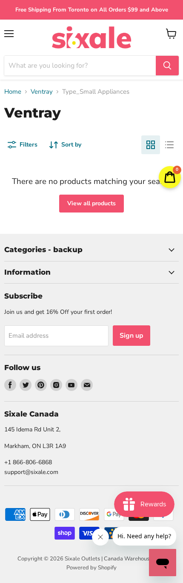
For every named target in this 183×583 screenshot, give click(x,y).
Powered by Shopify (91, 568)
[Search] (167, 65)
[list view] (169, 144)
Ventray (42, 91)
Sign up (131, 335)
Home (12, 91)
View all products (91, 203)
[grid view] (150, 144)
